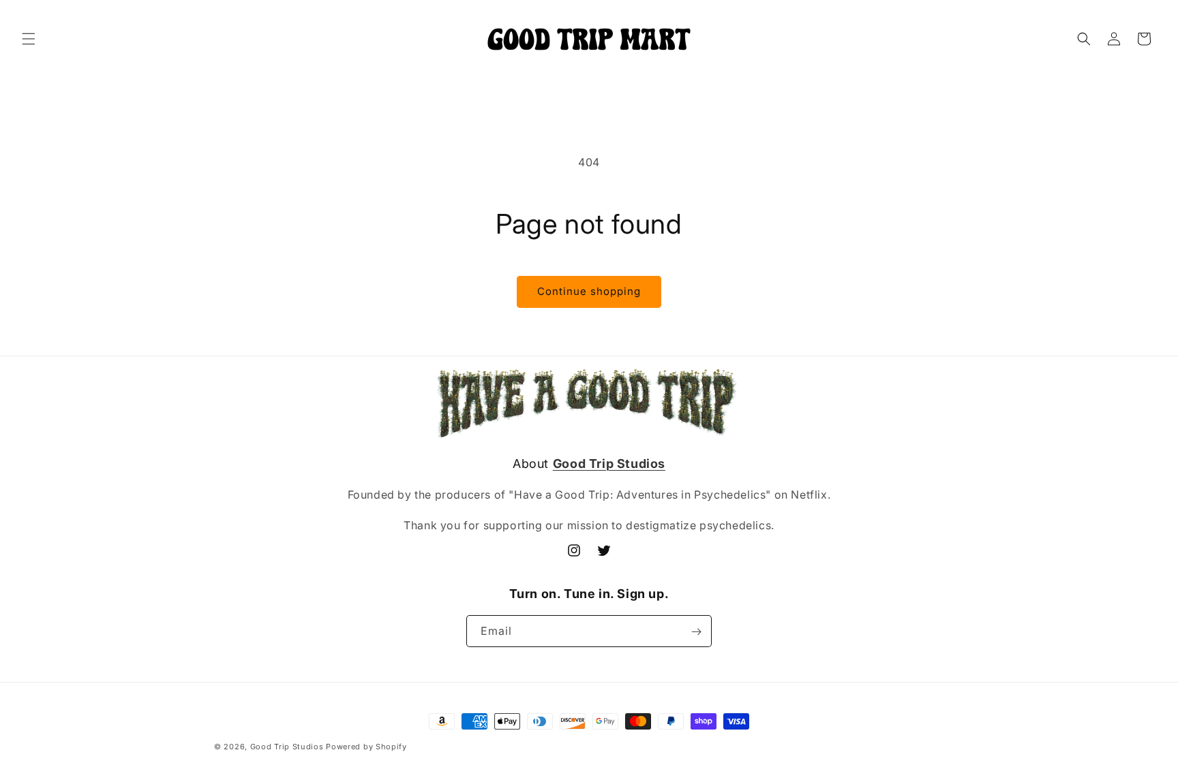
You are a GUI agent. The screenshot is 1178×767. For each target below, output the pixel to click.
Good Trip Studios (287, 746)
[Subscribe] (696, 632)
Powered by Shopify (366, 746)
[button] (29, 39)
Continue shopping (589, 291)
